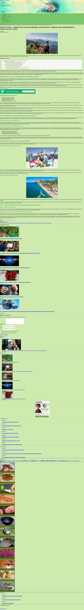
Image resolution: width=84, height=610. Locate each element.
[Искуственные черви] (7, 559)
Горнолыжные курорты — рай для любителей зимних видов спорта (18, 68)
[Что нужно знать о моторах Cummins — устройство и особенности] (9, 280)
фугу (78, 460)
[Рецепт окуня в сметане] (7, 580)
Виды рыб (4, 15)
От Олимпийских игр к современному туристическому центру (15, 61)
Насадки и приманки (6, 16)
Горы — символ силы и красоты (11, 67)
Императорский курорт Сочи (9, 60)
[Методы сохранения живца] (7, 472)
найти (40, 460)
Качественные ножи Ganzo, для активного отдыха (11, 380)
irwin (6, 460)
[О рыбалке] (6, 9)
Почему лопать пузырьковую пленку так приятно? (11, 296)
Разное (3, 19)
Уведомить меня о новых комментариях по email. (10, 331)
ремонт (72, 460)
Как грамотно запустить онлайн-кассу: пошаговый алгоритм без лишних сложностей (19, 253)
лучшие (37, 460)
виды (15, 460)
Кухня (3, 17)
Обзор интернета (7, 21)
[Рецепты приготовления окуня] (7, 483)
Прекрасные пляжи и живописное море (13, 66)
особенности (52, 460)
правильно (58, 460)
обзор (43, 460)
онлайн (46, 460)
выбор (21, 460)
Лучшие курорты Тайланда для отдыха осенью (11, 238)
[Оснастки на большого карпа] (7, 515)
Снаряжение (5, 18)
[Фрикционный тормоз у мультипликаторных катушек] (7, 537)
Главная (1, 24)
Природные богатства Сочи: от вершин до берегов (13, 64)
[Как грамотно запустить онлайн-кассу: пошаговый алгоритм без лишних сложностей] (9, 251)
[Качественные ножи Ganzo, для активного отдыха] (7, 379)
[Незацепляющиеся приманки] (7, 494)
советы (76, 460)
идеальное (2, 220)
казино (33, 460)
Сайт (1, 329)
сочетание (12, 220)
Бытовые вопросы (7, 20)
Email (1, 327)
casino (2, 460)
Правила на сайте (7, 14)
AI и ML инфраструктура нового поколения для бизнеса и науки (15, 267)
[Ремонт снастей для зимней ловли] (7, 548)
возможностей (18, 460)
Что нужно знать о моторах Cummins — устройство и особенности (15, 282)
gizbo (5, 460)
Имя (1, 325)
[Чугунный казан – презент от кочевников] (7, 526)
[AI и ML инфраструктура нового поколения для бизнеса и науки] (9, 265)
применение (69, 460)
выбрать (25, 460)
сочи (15, 220)
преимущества (63, 460)
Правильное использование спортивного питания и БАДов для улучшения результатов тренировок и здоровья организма (24, 350)
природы (8, 220)
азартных (9, 460)
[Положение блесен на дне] (7, 591)
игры (30, 460)
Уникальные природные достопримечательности (14, 63)
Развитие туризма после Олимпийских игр (13, 62)
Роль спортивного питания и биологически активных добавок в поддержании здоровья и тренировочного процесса (27, 311)
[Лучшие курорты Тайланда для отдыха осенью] (9, 236)
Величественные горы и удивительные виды (14, 65)
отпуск (5, 220)
